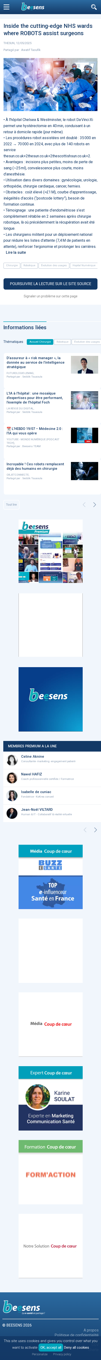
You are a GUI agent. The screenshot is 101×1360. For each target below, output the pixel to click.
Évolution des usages (54, 265)
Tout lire (11, 504)
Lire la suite (16, 252)
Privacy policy (62, 1354)
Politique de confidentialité (76, 1335)
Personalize (39, 1354)
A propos (91, 1330)
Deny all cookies (76, 1347)
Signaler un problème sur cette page (51, 296)
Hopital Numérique (84, 265)
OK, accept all (50, 1347)
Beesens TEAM (31, 446)
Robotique (29, 265)
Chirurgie (12, 265)
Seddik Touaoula (32, 376)
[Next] (94, 504)
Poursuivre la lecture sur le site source (50, 284)
